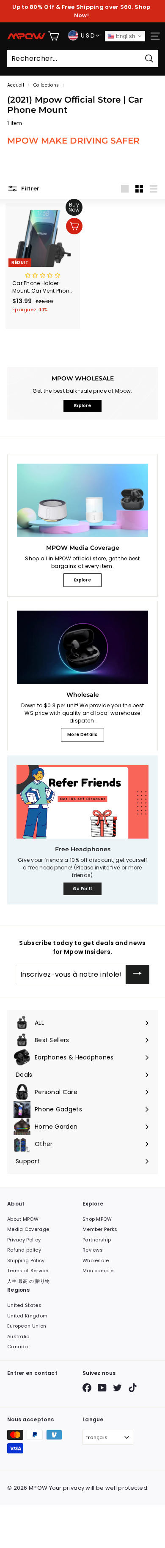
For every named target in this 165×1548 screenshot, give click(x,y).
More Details (82, 734)
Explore (82, 580)
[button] (43, 275)
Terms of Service (28, 1270)
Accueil (15, 85)
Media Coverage (28, 1229)
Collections (46, 85)
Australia (18, 1336)
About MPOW (22, 1219)
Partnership (96, 1239)
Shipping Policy (26, 1260)
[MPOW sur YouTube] (102, 1387)
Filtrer (30, 188)
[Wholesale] (82, 647)
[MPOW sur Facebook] (86, 1387)
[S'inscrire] (137, 974)
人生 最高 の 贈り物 (28, 1281)
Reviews (92, 1250)
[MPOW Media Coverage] (82, 500)
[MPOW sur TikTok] (132, 1387)
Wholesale (95, 1260)
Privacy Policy (24, 1239)
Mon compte (97, 1270)
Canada (17, 1346)
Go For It (83, 888)
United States (24, 1305)
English (124, 36)
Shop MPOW (97, 1219)
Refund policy (24, 1250)
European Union (26, 1326)
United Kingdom (27, 1315)
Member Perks (100, 1229)
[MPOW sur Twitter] (117, 1387)
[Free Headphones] (82, 802)
